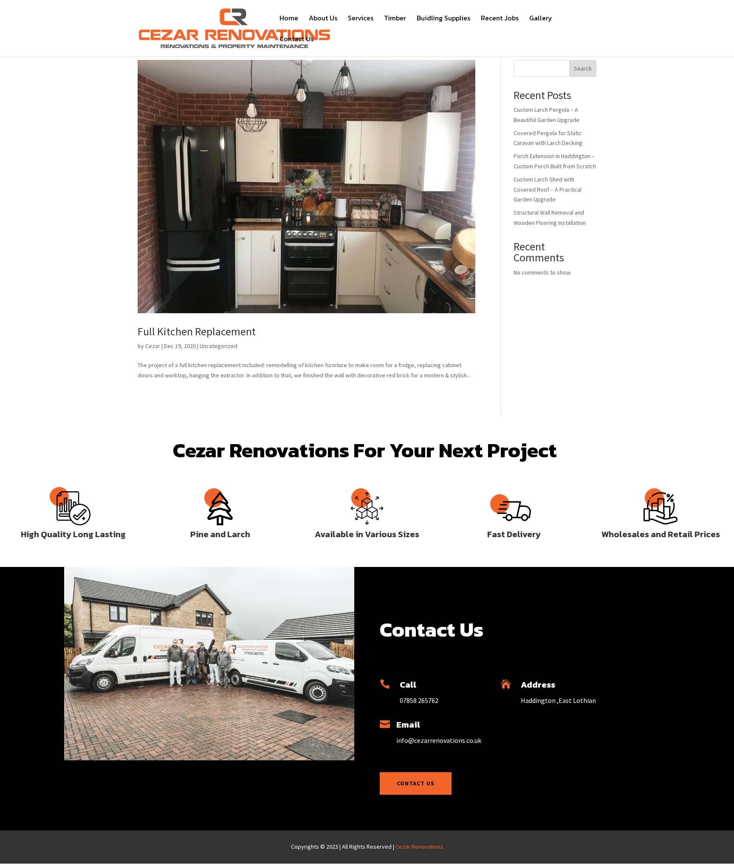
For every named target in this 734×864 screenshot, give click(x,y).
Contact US (416, 783)
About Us (323, 19)
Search (583, 68)
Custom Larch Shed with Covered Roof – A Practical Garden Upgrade (548, 190)
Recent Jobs (500, 19)
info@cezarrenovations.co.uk (438, 740)
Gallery (540, 19)
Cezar (152, 346)
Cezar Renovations (419, 846)
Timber (395, 19)
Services (360, 19)
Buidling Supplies (443, 19)
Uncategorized (218, 346)
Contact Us (296, 40)
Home (288, 19)
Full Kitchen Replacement (197, 331)
